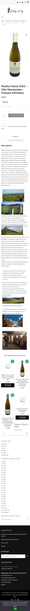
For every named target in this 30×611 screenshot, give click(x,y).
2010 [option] (4, 483)
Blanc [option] (4, 446)
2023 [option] (4, 506)
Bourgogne (10, 126)
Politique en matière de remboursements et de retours (14, 535)
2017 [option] (4, 499)
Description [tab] (15, 136)
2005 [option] (4, 472)
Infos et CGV (4, 543)
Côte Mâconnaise (18, 126)
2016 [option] (4, 497)
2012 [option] (4, 488)
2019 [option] (4, 466)
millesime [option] (6, 455)
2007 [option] (4, 477)
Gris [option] (4, 448)
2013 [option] (4, 490)
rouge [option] (4, 453)
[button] (26, 35)
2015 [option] (4, 495)
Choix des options (7, 385)
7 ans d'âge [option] (6, 510)
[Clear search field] (28, 519)
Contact (3, 546)
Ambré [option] (5, 444)
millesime (5, 102)
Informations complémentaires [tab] (15, 140)
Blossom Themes (6, 595)
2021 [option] (4, 501)
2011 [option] (4, 486)
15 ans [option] (5, 468)
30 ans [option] (5, 508)
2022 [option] (4, 503)
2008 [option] (4, 479)
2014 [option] (4, 492)
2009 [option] (4, 481)
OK (15, 608)
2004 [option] (4, 461)
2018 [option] (4, 464)
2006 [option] (4, 475)
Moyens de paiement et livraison (10, 539)
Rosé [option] (4, 450)
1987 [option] (4, 470)
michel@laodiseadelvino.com (9, 566)
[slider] (3, 435)
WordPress (21, 595)
